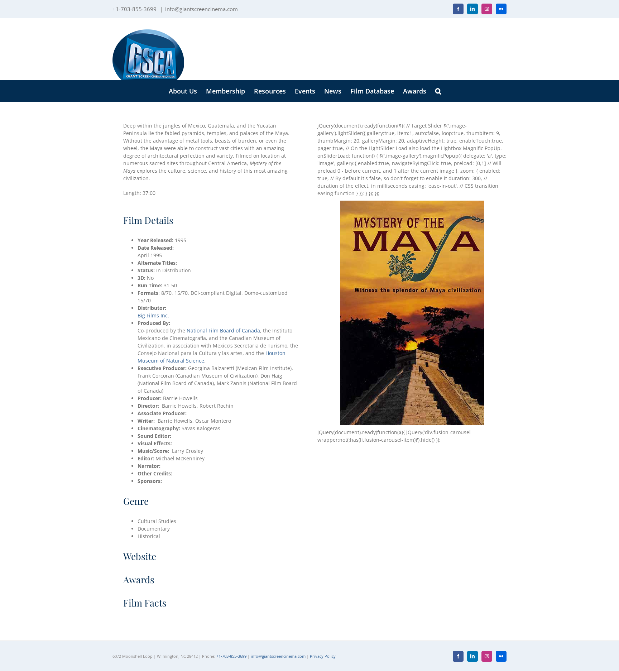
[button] (438, 91)
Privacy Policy (323, 656)
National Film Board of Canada (223, 330)
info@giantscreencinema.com (201, 9)
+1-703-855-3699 (231, 656)
